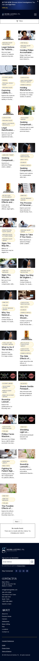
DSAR (3, 645)
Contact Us (5, 632)
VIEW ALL (5, 7)
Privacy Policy (21, 566)
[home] (11, 14)
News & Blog (6, 624)
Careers (4, 619)
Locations (5, 629)
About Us (5, 614)
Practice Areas (6, 616)
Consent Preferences (8, 641)
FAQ (3, 626)
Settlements (5, 621)
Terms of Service (6, 651)
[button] (35, 14)
